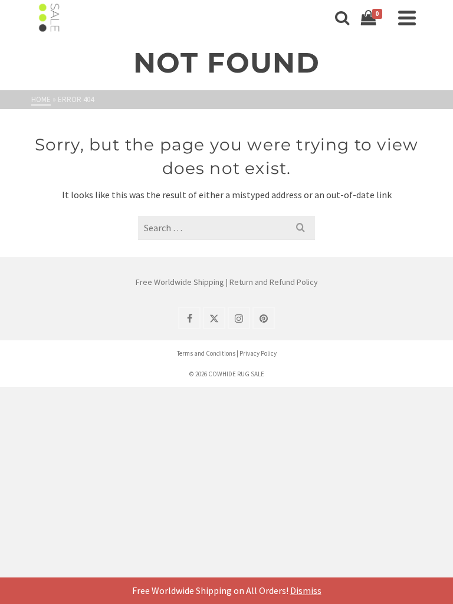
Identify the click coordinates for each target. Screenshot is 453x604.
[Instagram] (239, 318)
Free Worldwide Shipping (180, 282)
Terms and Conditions (206, 353)
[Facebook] (189, 318)
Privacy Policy (258, 353)
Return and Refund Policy (273, 282)
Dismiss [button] (305, 590)
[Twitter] (214, 318)
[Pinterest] (263, 318)
